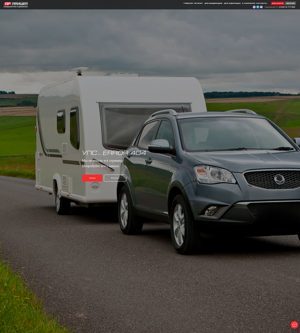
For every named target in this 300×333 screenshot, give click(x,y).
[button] (283, 3)
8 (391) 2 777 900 (287, 7)
